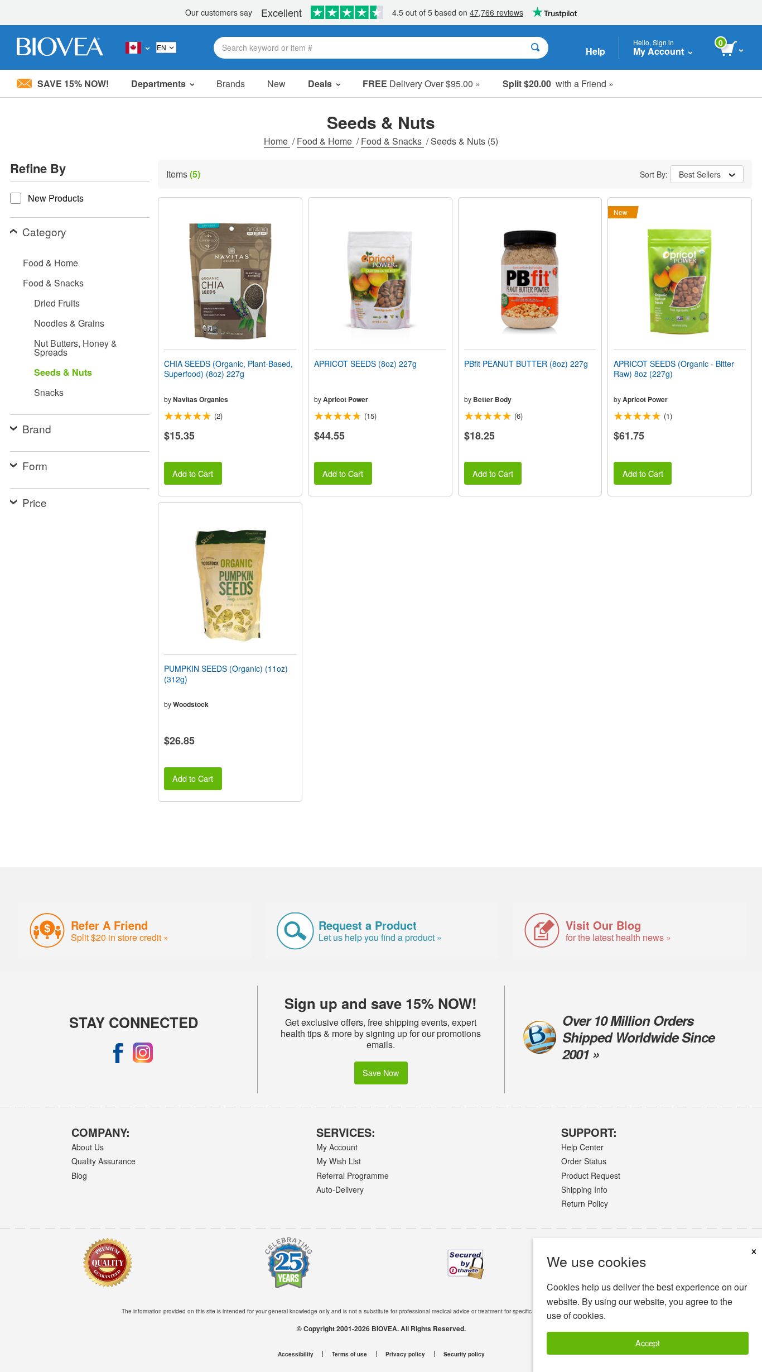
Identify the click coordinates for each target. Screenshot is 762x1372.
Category (44, 231)
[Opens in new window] (118, 1052)
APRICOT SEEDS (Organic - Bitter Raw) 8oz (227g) (674, 368)
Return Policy (584, 1203)
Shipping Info (584, 1189)
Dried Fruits (57, 303)
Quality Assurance (103, 1161)
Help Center (582, 1147)
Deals (320, 83)
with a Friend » (558, 83)
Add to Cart (192, 473)
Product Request (590, 1175)
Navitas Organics (200, 399)
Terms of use (349, 1354)
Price (34, 502)
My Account (337, 1147)
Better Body (492, 399)
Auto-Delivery (340, 1189)
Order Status (583, 1161)
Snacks (49, 392)
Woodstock (191, 704)
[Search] (535, 48)
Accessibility (296, 1354)
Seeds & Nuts (63, 372)
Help (595, 51)
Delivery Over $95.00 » (421, 83)
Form (34, 465)
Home (277, 141)
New (276, 83)
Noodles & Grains (69, 323)
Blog (79, 1175)
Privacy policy (405, 1354)
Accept (647, 1343)
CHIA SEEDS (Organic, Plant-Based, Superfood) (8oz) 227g (228, 368)
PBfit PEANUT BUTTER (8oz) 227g (526, 363)
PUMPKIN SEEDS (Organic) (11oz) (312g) (226, 673)
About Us (87, 1147)
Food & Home (325, 141)
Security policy (464, 1354)
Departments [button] (158, 83)
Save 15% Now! (73, 83)
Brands (230, 83)
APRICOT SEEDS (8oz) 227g (365, 363)
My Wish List (338, 1161)
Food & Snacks (392, 141)
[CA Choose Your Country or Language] (137, 47)
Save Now (381, 1072)
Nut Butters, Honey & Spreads (75, 347)
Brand (36, 428)
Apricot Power (345, 399)
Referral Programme (352, 1175)
